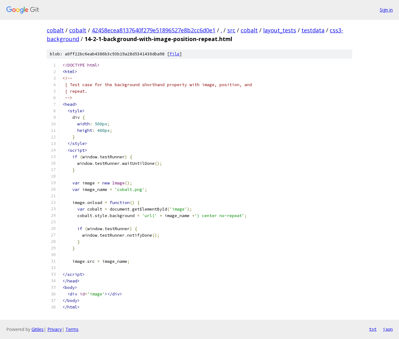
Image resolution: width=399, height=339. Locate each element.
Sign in (386, 10)
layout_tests (279, 30)
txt (373, 329)
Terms (72, 329)
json (388, 329)
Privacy (54, 329)
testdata (312, 30)
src (231, 30)
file (175, 54)
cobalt (55, 30)
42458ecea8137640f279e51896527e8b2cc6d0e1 (153, 30)
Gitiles (37, 329)
